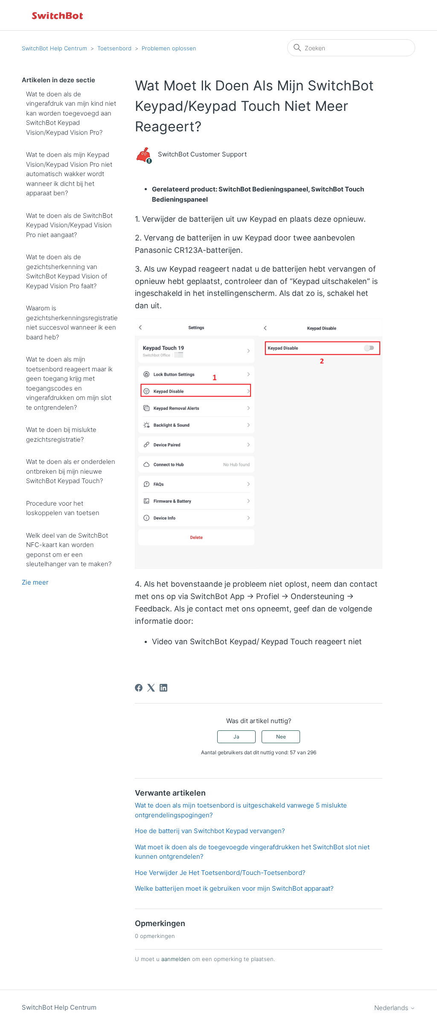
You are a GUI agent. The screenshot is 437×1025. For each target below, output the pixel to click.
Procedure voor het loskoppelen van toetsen (62, 508)
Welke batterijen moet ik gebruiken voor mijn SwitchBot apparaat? (234, 888)
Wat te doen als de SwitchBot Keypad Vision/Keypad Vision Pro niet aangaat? (69, 225)
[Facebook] (139, 688)
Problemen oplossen (169, 48)
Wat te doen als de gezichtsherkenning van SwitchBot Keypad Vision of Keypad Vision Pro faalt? (66, 271)
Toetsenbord (114, 48)
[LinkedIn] (163, 688)
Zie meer (35, 582)
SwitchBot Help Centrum (54, 48)
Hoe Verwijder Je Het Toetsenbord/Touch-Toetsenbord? (220, 873)
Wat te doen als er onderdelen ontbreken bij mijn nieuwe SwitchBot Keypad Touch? (70, 471)
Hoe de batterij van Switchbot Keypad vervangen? (210, 831)
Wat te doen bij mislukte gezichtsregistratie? (61, 434)
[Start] (58, 15)
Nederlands (392, 1007)
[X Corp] (151, 688)
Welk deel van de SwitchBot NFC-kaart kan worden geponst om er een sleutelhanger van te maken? (68, 549)
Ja (236, 736)
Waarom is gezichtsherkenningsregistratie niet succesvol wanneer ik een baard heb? (72, 322)
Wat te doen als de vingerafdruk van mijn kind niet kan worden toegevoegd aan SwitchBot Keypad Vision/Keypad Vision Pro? (71, 113)
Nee (281, 736)
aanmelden (175, 959)
